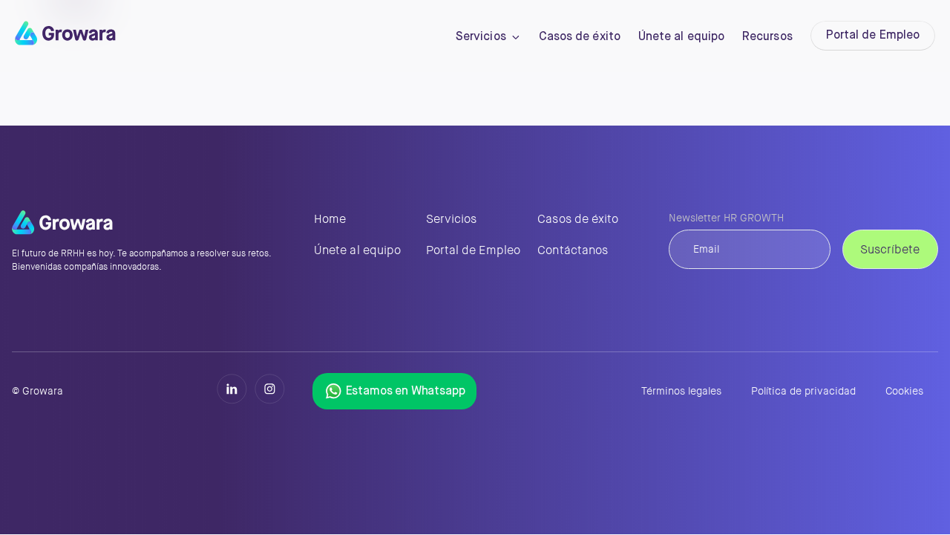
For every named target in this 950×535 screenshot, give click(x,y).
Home (330, 219)
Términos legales (681, 391)
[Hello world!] (65, 41)
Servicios (481, 37)
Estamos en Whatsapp (405, 392)
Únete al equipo (681, 37)
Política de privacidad (803, 391)
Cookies (904, 391)
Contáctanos (572, 250)
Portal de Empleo (873, 36)
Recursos (767, 37)
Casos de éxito (579, 37)
